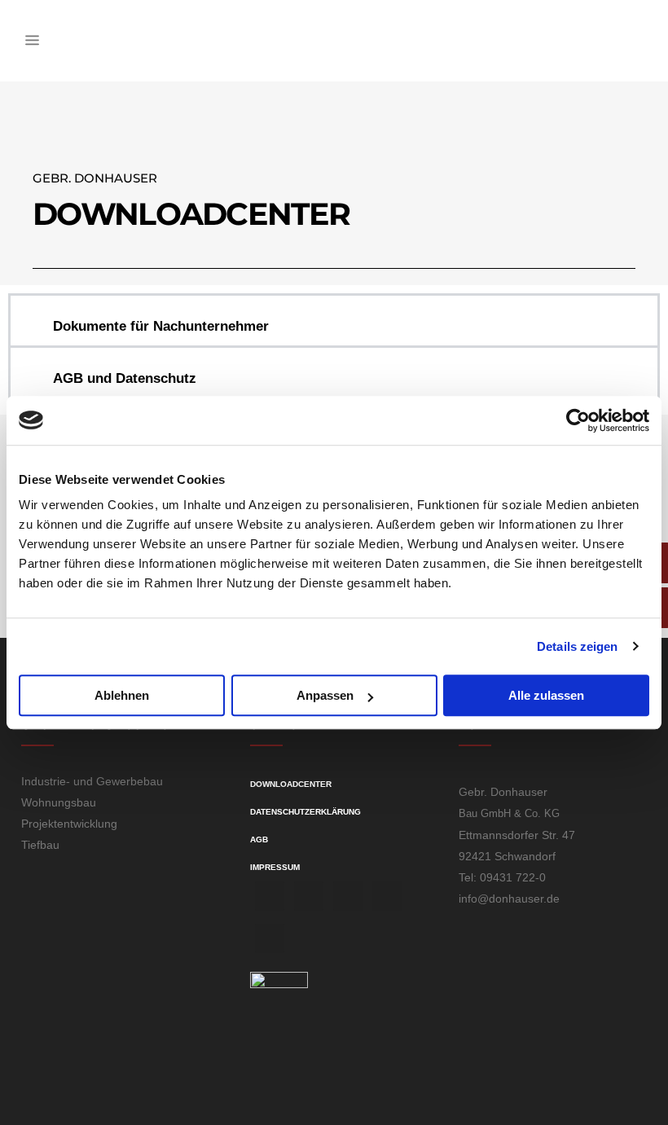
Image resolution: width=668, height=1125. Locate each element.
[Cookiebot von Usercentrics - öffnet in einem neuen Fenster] (578, 420)
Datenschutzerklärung (305, 811)
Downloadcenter (291, 784)
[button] (334, 320)
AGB (259, 839)
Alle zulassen (546, 695)
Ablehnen (121, 695)
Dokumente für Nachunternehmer (161, 326)
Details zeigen (577, 646)
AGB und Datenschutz (124, 378)
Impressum (275, 867)
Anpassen (325, 695)
